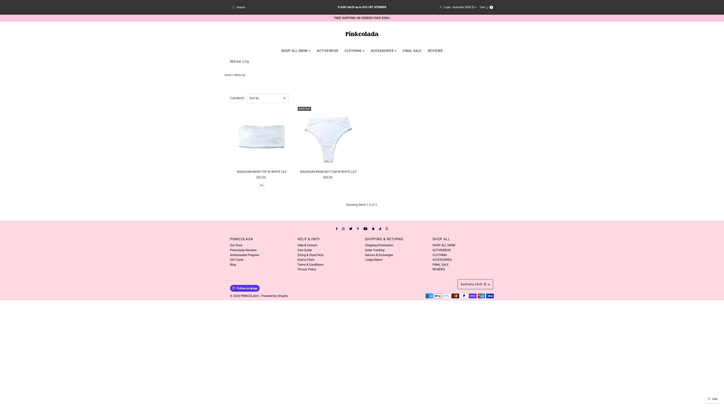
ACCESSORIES (383, 51)
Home (227, 75)
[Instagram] (343, 228)
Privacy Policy (307, 269)
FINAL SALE (412, 51)
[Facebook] (336, 228)
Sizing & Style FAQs (311, 255)
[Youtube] (365, 228)
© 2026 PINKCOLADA (244, 296)
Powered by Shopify (274, 296)
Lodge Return (374, 260)
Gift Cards (236, 260)
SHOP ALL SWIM (295, 51)
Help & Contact (307, 245)
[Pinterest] (358, 228)
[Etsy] (387, 228)
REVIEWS (435, 51)
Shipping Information (379, 245)
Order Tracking (374, 250)
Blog (233, 264)
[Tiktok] (380, 228)
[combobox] (273, 7)
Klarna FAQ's (306, 260)
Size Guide (305, 250)
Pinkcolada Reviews (243, 250)
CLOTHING (354, 51)
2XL (262, 185)
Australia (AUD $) (463, 7)
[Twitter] (350, 228)
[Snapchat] (373, 228)
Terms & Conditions (311, 264)
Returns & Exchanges (379, 255)
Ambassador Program (244, 255)
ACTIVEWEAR (327, 51)
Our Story (236, 245)
